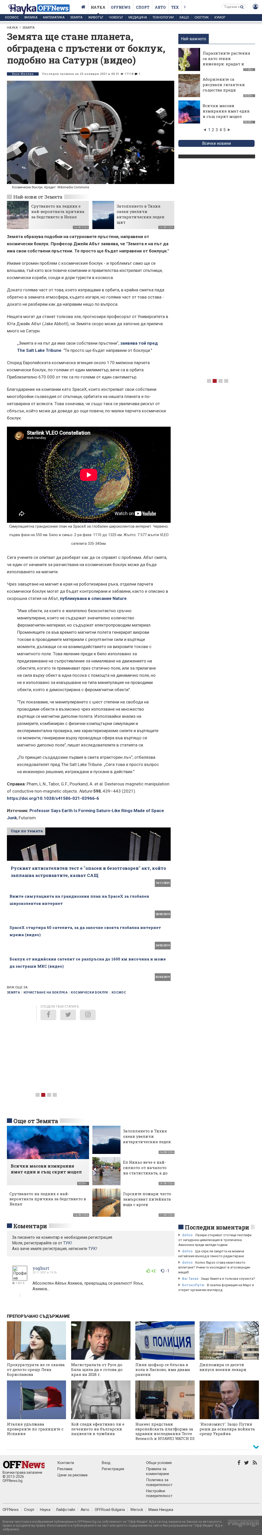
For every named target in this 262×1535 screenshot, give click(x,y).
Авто (160, 7)
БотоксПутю (193, 1285)
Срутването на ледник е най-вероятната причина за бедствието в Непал (57, 211)
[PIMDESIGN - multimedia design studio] (241, 1525)
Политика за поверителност (159, 1482)
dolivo (187, 1235)
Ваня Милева (23, 74)
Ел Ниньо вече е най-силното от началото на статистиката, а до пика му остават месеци (145, 1173)
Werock (136, 1509)
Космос (12, 17)
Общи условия (159, 1462)
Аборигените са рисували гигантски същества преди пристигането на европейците (224, 90)
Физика (31, 17)
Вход (106, 1462)
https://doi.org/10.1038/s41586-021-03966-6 (53, 798)
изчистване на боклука (46, 992)
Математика (54, 17)
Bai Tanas (190, 1279)
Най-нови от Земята (37, 196)
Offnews (120, 7)
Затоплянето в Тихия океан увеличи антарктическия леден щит (141, 214)
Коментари (30, 1226)
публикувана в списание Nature (93, 598)
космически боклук (89, 992)
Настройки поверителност (159, 1493)
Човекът (116, 17)
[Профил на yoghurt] (20, 1278)
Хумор (219, 17)
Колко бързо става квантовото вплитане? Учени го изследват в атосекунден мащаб (214, 1267)
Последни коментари (217, 1227)
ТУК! (92, 1248)
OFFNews (11, 1509)
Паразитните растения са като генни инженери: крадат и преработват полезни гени (226, 63)
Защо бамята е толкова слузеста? (228, 1279)
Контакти (65, 1462)
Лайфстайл (65, 1509)
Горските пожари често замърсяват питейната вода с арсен (147, 1199)
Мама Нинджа (160, 1509)
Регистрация (113, 1469)
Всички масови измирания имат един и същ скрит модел (226, 111)
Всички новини (216, 143)
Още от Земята (35, 1121)
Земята (76, 17)
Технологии (163, 17)
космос (119, 992)
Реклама (64, 1469)
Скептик (201, 17)
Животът (95, 17)
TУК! (67, 1243)
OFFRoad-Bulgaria (110, 1509)
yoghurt (40, 1268)
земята (13, 992)
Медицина (137, 17)
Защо (184, 17)
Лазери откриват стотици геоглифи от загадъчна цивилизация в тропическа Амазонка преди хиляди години (215, 1240)
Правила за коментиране (157, 1471)
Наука (98, 7)
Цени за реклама (72, 1475)
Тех (175, 7)
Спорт (142, 7)
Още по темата (27, 830)
